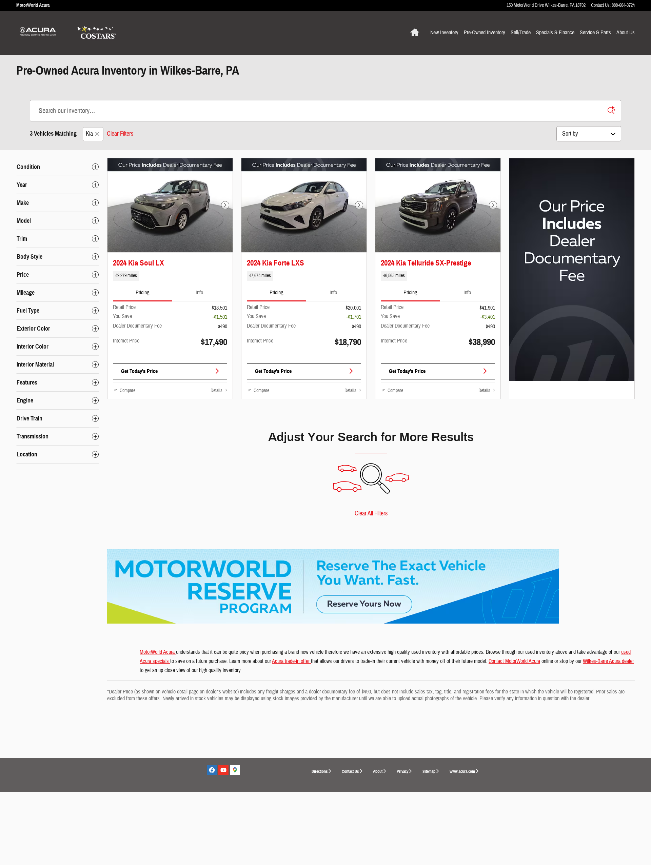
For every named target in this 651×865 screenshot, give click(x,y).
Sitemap (428, 771)
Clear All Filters (371, 513)
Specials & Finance (555, 32)
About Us (625, 32)
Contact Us (350, 771)
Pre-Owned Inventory (484, 32)
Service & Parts (595, 32)
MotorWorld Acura (158, 652)
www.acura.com (462, 771)
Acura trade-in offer (291, 661)
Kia (89, 134)
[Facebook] (212, 770)
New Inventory (444, 32)
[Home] (40, 33)
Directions (320, 771)
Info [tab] (199, 292)
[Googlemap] (235, 770)
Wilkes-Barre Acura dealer (608, 661)
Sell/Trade (521, 32)
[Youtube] (223, 770)
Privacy (402, 771)
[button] (170, 276)
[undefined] (371, 586)
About (377, 771)
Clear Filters (120, 134)
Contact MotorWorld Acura (514, 661)
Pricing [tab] (142, 292)
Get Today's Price (139, 371)
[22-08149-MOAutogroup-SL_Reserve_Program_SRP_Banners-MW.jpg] (333, 586)
